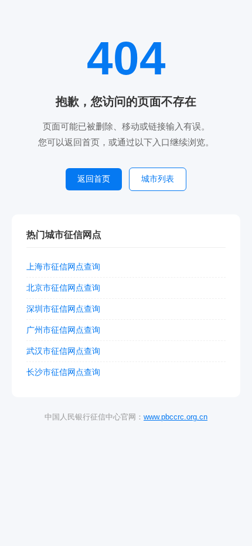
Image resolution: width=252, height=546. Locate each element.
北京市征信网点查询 (63, 287)
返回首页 (93, 178)
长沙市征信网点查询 (63, 372)
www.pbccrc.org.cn (175, 416)
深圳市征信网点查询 (63, 308)
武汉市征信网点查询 (63, 351)
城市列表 (157, 178)
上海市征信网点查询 (63, 266)
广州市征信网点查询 (63, 330)
